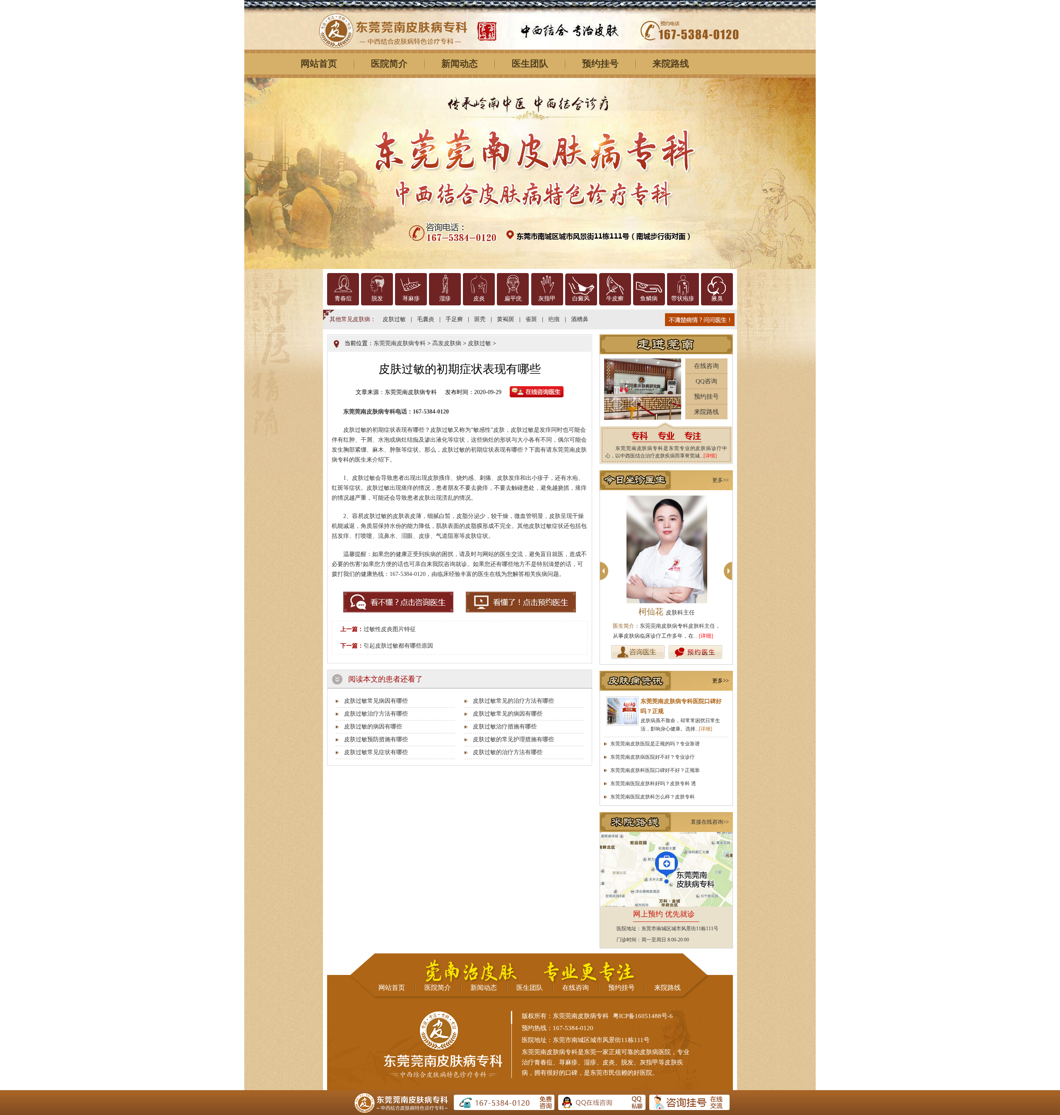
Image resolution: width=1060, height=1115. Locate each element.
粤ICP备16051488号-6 (643, 1016)
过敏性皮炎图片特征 (390, 629)
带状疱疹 (682, 298)
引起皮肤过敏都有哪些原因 (398, 646)
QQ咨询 (706, 381)
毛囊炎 (425, 319)
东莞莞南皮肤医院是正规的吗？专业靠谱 (655, 744)
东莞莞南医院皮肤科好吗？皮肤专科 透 (653, 783)
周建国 (666, 611)
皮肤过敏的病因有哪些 (373, 726)
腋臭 (717, 298)
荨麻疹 (411, 298)
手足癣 (454, 319)
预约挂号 (600, 63)
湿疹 (445, 298)
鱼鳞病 (649, 298)
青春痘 (343, 298)
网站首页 (319, 63)
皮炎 (479, 298)
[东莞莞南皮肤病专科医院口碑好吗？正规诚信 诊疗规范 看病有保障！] (622, 711)
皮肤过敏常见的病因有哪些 (507, 714)
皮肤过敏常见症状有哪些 (376, 752)
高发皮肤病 (446, 343)
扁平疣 (513, 298)
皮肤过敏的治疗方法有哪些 (507, 752)
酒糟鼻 (579, 319)
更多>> (720, 480)
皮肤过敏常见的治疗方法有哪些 (513, 701)
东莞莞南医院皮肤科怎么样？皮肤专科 (652, 797)
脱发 (377, 298)
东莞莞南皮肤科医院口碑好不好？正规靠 (655, 770)
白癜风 (581, 298)
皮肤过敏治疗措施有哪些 (505, 726)
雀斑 (531, 319)
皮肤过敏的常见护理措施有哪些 (513, 739)
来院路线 (671, 63)
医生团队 (530, 63)
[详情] (710, 456)
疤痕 (554, 319)
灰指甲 (547, 298)
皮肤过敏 (394, 319)
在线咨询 (706, 366)
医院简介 (389, 63)
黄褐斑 (505, 319)
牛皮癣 (615, 298)
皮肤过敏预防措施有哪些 (376, 739)
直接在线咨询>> (710, 822)
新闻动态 (459, 63)
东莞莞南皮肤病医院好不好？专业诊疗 (652, 757)
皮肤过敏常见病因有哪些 (376, 701)
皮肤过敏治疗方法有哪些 (376, 714)
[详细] (706, 636)
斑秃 (480, 319)
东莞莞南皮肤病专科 (399, 343)
